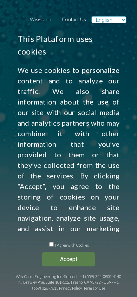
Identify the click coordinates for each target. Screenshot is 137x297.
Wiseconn (40, 19)
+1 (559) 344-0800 (96, 276)
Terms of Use (94, 288)
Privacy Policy (70, 288)
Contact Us (74, 19)
